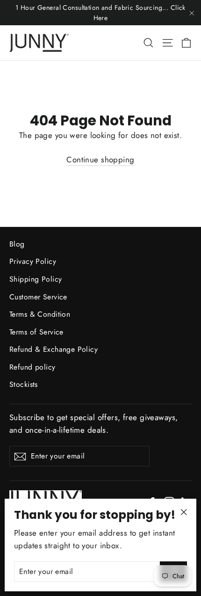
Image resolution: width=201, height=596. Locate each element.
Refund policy (32, 367)
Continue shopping (100, 159)
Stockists (23, 384)
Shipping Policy (35, 279)
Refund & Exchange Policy (53, 349)
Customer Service (38, 296)
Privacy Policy (32, 261)
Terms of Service (36, 332)
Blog (17, 244)
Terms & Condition (39, 314)
